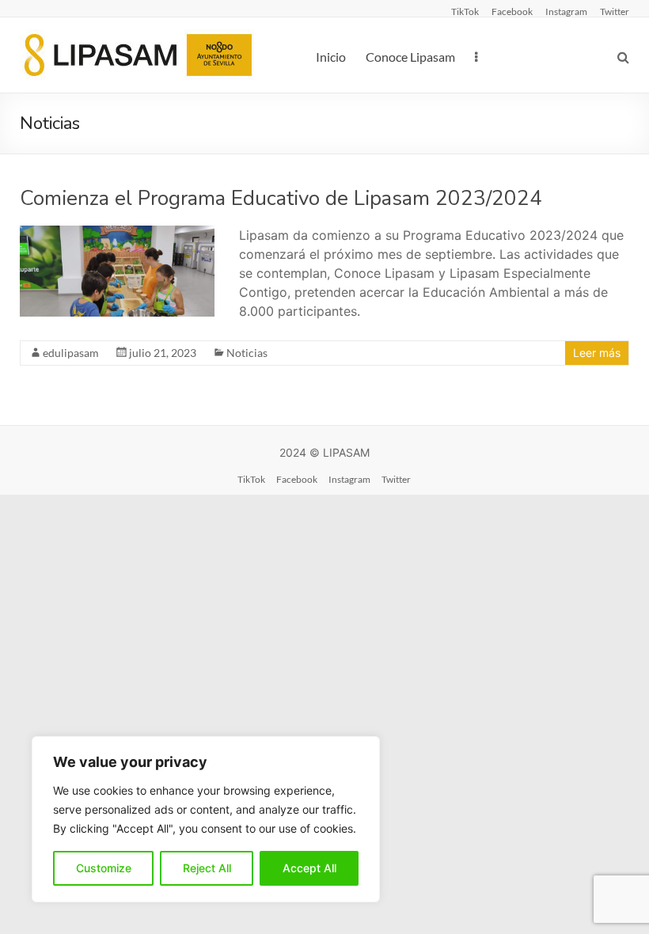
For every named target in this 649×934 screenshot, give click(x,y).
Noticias (247, 352)
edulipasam (71, 352)
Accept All (309, 868)
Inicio (331, 56)
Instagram (566, 11)
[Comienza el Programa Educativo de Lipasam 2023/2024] (117, 233)
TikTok (465, 11)
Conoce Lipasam (410, 56)
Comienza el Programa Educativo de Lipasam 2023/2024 (281, 198)
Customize (103, 868)
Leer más (597, 352)
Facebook (512, 11)
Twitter (614, 11)
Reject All (207, 868)
